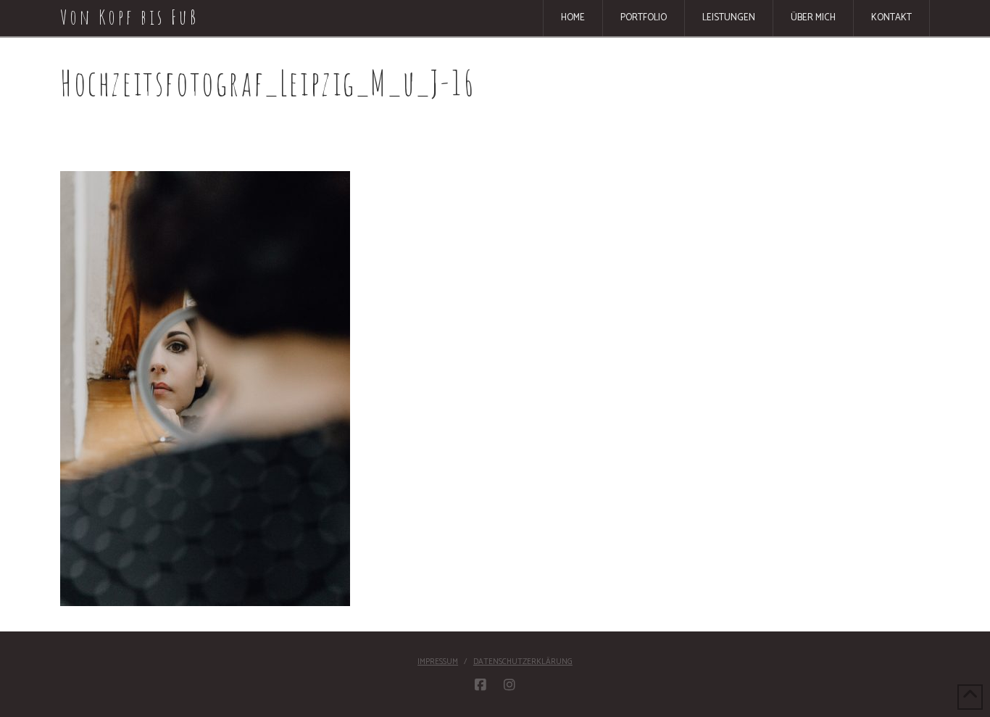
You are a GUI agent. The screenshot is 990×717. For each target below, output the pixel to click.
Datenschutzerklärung (523, 662)
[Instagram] (509, 685)
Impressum (437, 662)
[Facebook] (480, 685)
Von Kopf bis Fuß (129, 17)
